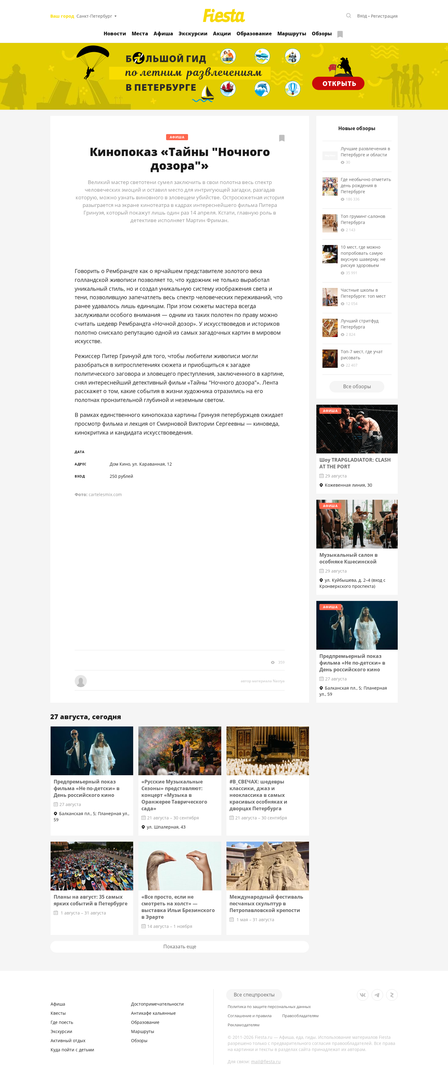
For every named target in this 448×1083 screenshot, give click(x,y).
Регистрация (384, 16)
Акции (222, 33)
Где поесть (62, 1022)
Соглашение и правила (250, 1015)
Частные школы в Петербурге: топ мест (363, 293)
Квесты (58, 1013)
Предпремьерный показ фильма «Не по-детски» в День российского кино (86, 788)
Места (140, 33)
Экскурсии (193, 33)
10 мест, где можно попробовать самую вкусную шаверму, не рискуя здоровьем (363, 256)
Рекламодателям (244, 1025)
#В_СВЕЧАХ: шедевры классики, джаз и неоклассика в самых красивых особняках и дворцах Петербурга (258, 795)
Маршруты (291, 33)
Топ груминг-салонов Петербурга (363, 219)
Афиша (163, 33)
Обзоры (322, 33)
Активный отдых (68, 1040)
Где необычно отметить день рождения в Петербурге (366, 185)
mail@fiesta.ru (266, 1061)
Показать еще (179, 946)
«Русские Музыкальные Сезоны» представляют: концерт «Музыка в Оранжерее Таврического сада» (174, 795)
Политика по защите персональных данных (269, 1006)
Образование (254, 33)
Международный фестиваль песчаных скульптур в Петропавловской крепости (266, 903)
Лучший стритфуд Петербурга (360, 324)
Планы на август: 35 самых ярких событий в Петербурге (90, 900)
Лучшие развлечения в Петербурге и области (365, 152)
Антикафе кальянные (153, 1013)
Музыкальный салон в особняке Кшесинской (348, 558)
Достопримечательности (157, 1004)
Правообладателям (300, 1015)
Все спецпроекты (254, 994)
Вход (362, 16)
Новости (115, 33)
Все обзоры (357, 386)
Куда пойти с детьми (72, 1050)
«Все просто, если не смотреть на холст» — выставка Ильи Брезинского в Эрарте (178, 906)
